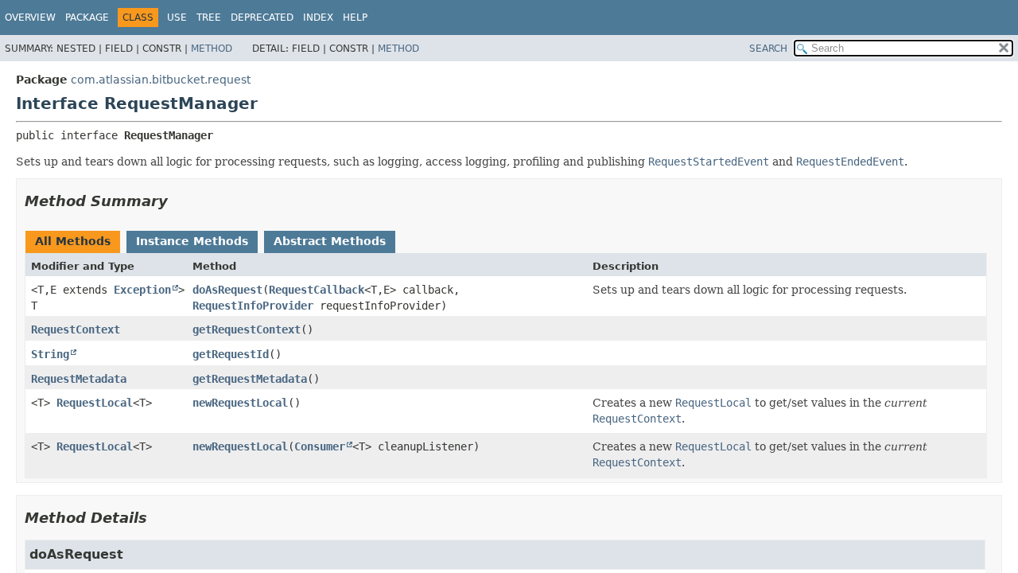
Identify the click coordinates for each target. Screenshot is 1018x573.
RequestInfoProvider (252, 305)
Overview (30, 17)
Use (177, 17)
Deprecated (262, 17)
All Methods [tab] (73, 241)
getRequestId (230, 354)
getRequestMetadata (249, 378)
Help (355, 17)
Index (318, 17)
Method (211, 48)
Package (87, 17)
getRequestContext (246, 329)
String (50, 354)
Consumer (319, 446)
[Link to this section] (179, 201)
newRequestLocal (240, 402)
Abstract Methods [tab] (330, 241)
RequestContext (75, 329)
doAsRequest (227, 289)
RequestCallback (316, 289)
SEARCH (768, 48)
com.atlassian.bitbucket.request (161, 79)
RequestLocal (94, 402)
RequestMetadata (78, 378)
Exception (142, 289)
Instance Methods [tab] (192, 241)
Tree (208, 17)
